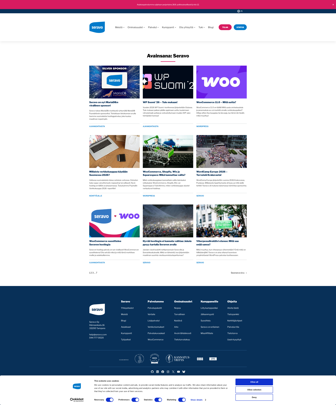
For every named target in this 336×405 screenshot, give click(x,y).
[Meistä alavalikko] (124, 27)
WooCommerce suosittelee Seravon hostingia (105, 243)
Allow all (254, 382)
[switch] (135, 400)
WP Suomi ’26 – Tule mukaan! (160, 102)
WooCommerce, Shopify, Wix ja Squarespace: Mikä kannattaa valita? (164, 173)
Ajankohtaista (97, 126)
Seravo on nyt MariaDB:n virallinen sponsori (103, 104)
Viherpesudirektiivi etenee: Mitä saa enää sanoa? (217, 243)
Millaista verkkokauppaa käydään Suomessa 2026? (108, 173)
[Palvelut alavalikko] (158, 27)
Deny (254, 397)
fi (241, 11)
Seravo (200, 196)
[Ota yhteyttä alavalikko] (194, 27)
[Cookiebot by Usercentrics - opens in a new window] (76, 400)
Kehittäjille (95, 196)
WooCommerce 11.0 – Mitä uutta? (216, 102)
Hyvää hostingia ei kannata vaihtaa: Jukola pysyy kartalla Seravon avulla (167, 243)
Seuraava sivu (239, 273)
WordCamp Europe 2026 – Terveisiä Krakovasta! (211, 173)
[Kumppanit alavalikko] (175, 27)
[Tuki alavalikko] (204, 27)
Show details (197, 400)
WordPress (202, 126)
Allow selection (254, 390)
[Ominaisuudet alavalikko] (144, 27)
